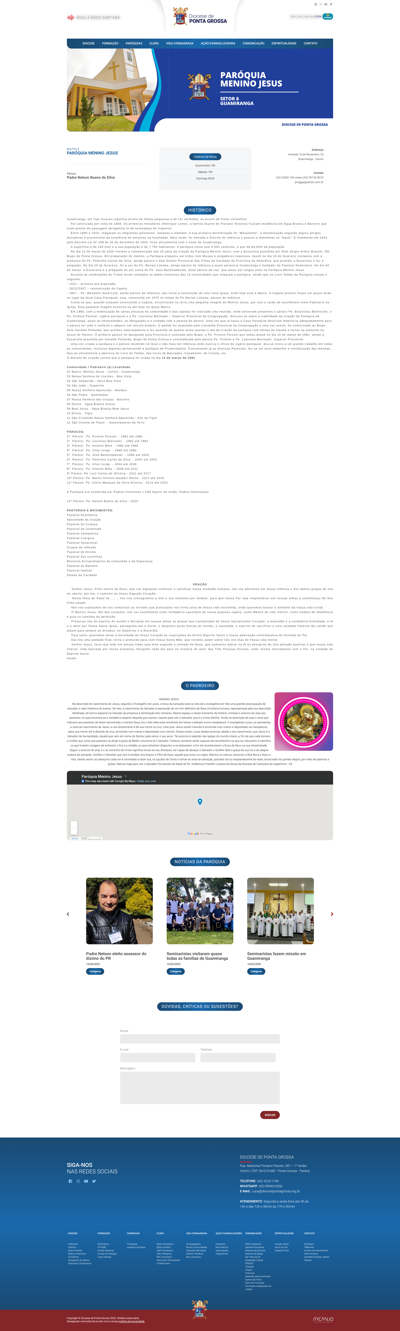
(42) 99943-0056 (270, 1186)
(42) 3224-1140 (268, 1181)
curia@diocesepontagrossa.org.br (276, 1191)
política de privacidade (131, 1321)
